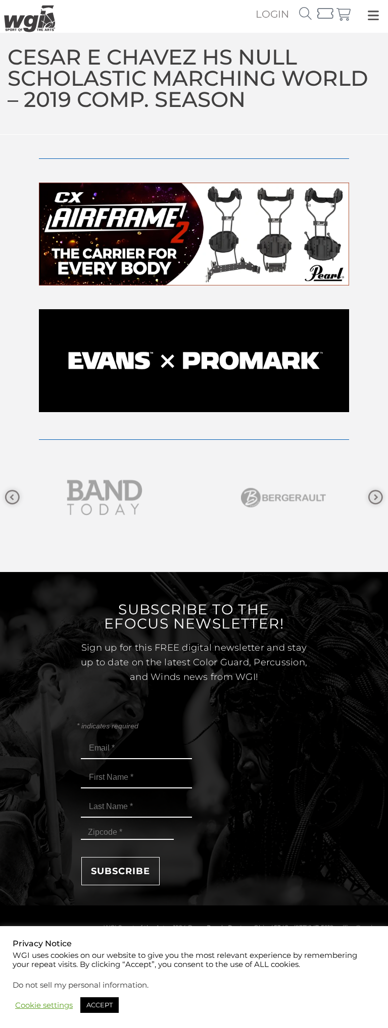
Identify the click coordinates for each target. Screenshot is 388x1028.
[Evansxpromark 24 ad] (194, 409)
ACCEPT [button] (99, 1005)
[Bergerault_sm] (149, 498)
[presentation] (12, 497)
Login (272, 14)
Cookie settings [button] (44, 1005)
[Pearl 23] (194, 283)
